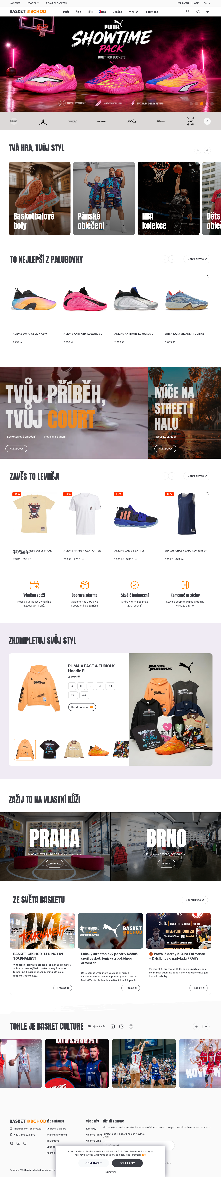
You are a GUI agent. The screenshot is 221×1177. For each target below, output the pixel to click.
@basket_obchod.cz (24, 975)
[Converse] (110, 121)
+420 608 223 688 (24, 1134)
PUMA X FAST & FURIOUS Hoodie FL (91, 668)
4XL (84, 695)
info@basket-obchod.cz (28, 1128)
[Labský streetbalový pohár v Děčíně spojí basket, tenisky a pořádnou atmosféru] (110, 930)
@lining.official (53, 972)
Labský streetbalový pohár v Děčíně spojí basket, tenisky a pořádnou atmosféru (109, 958)
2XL (110, 686)
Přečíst (61, 987)
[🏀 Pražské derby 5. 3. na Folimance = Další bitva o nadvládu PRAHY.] (178, 930)
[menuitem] (66, 11)
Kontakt (15, 3)
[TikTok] (112, 1026)
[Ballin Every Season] (199, 121)
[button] (191, 103)
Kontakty (91, 1128)
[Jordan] (51, 121)
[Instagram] (131, 1026)
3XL (73, 695)
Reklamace (52, 1140)
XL (100, 686)
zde (143, 1154)
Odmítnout (93, 1163)
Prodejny (33, 3)
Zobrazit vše (196, 259)
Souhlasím (127, 1163)
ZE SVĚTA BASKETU (56, 3)
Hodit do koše (80, 707)
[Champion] (169, 121)
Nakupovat (16, 448)
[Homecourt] (22, 121)
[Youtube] (122, 1026)
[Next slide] (207, 121)
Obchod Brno (93, 1140)
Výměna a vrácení (56, 1134)
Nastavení (111, 1171)
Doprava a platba (56, 1128)
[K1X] (140, 121)
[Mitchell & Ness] (81, 121)
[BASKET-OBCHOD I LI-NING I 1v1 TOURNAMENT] (42, 930)
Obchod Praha (94, 1134)
